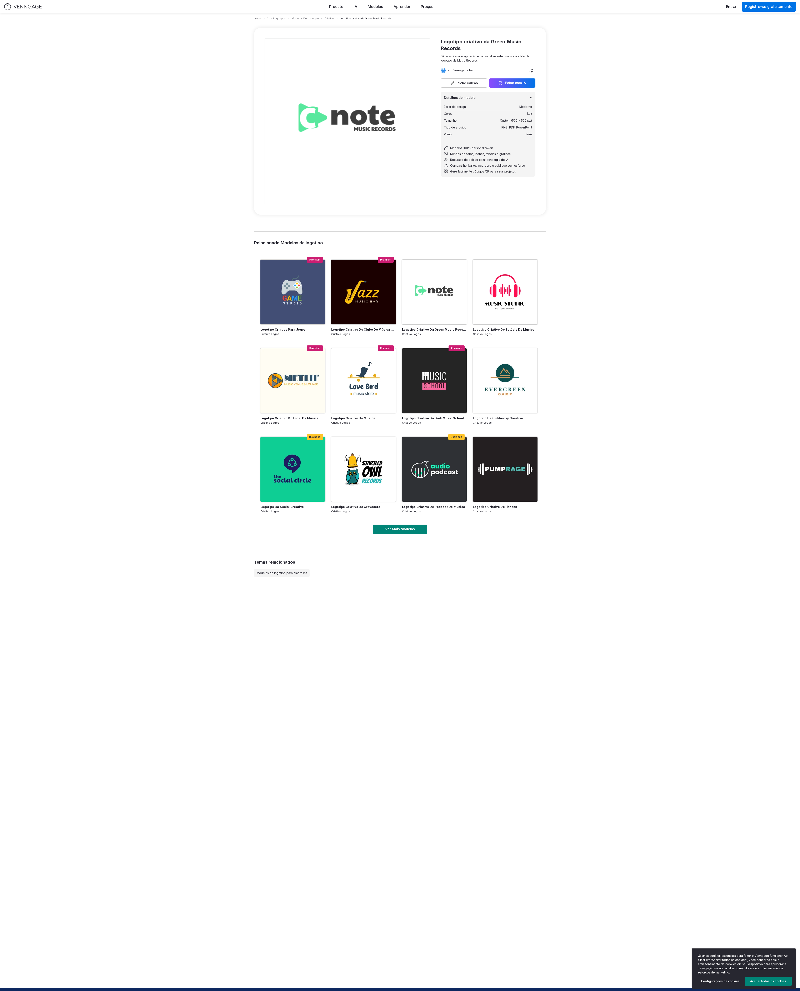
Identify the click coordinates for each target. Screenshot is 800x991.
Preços (427, 6)
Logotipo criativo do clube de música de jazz (363, 329)
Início (258, 18)
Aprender (402, 6)
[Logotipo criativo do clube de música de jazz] (363, 292)
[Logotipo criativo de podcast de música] (434, 469)
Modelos (375, 6)
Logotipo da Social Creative (282, 507)
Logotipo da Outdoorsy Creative (498, 418)
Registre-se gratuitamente (768, 6)
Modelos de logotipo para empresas (282, 573)
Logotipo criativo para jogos (283, 329)
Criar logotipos (276, 18)
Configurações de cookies (720, 981)
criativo (329, 18)
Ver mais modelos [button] (400, 529)
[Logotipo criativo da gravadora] (363, 469)
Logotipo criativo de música (353, 418)
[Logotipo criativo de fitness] (505, 469)
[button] (464, 83)
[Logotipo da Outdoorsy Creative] (505, 380)
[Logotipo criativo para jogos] (292, 292)
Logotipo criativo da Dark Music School (433, 418)
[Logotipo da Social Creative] (292, 469)
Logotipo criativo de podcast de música (433, 507)
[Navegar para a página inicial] (23, 6)
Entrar (731, 6)
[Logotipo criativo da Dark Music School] (434, 380)
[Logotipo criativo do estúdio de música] (505, 292)
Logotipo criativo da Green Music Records (434, 329)
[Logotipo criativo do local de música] (292, 380)
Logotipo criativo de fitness (495, 507)
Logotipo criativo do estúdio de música (504, 329)
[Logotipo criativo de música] (363, 380)
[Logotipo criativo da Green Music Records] (434, 292)
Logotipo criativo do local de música (289, 418)
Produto (336, 6)
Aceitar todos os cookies (768, 981)
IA (355, 6)
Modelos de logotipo (305, 18)
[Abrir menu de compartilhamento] (530, 70)
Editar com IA (515, 83)
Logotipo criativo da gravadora (355, 507)
